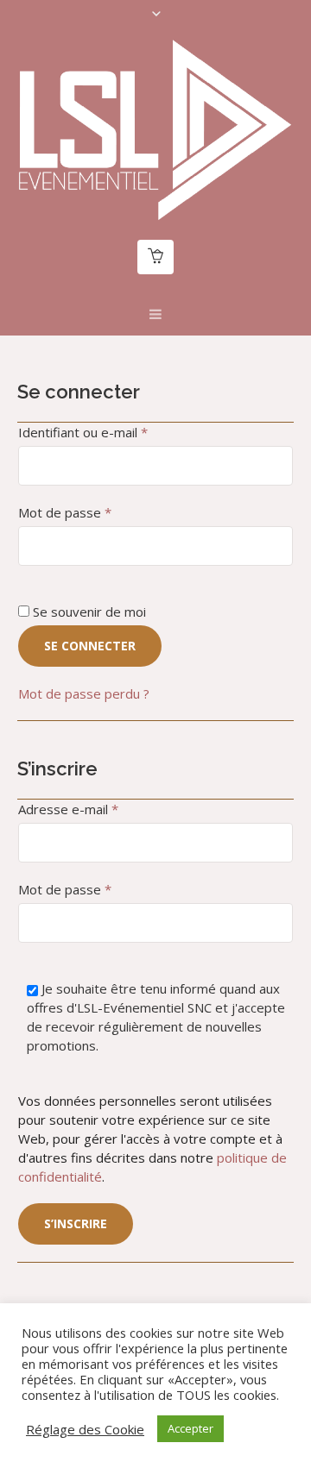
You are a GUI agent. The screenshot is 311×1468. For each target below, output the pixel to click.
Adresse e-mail (101, 809)
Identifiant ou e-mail (115, 432)
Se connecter (90, 645)
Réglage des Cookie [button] (85, 1429)
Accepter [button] (190, 1428)
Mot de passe (97, 512)
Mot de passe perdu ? (83, 693)
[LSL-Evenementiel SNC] (155, 129)
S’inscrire (75, 1223)
